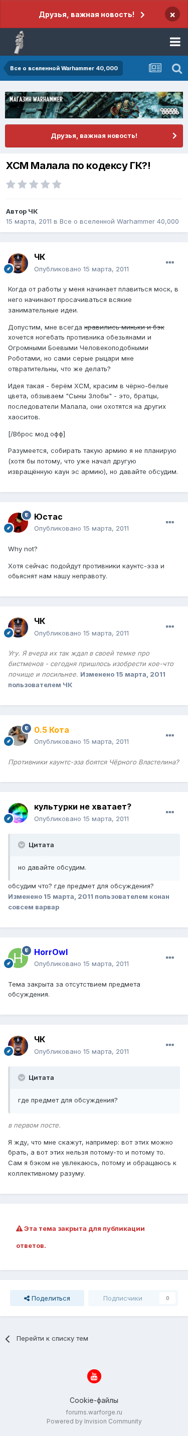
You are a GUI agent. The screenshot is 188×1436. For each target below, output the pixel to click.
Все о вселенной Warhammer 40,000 (119, 221)
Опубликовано (81, 269)
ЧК (33, 211)
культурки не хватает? (82, 807)
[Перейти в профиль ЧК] (18, 263)
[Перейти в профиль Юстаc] (18, 523)
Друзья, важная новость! (86, 14)
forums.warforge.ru (94, 1412)
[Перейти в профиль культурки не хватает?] (18, 813)
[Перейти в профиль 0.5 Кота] (18, 736)
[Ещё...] (170, 263)
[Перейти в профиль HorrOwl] (18, 958)
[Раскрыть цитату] (22, 845)
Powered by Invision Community (94, 1421)
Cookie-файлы (94, 1400)
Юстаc (48, 517)
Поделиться (50, 1298)
